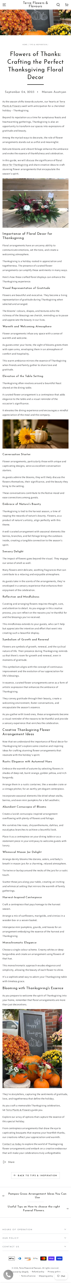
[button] (58, 5)
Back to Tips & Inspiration (37, 1176)
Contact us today (12, 1144)
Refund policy (38, 1271)
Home (24, 44)
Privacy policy (54, 1271)
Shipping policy (46, 1276)
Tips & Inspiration (38, 44)
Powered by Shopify (20, 1271)
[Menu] (4, 5)
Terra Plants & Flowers (18, 1109)
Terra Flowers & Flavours (30, 1268)
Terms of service (28, 1276)
